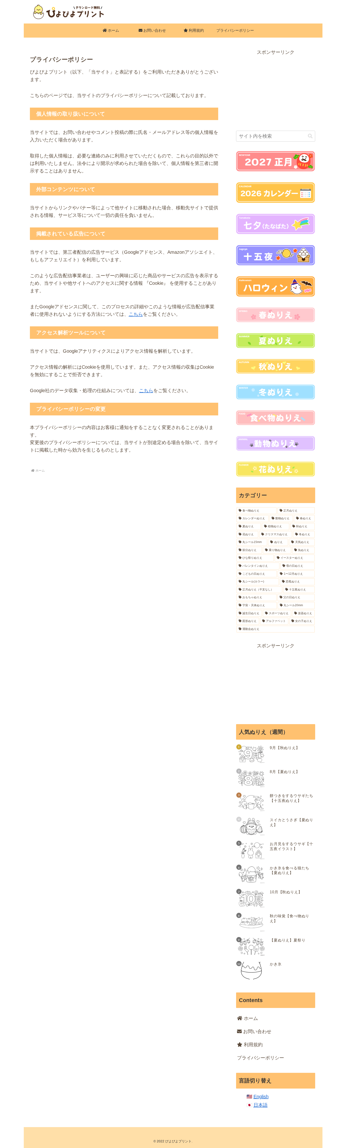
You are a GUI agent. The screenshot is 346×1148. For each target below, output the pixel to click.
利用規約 (252, 1044)
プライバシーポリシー (260, 1057)
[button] (310, 136)
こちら (136, 314)
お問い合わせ (256, 1031)
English (261, 1096)
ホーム (250, 1018)
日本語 (260, 1105)
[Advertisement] (275, 89)
